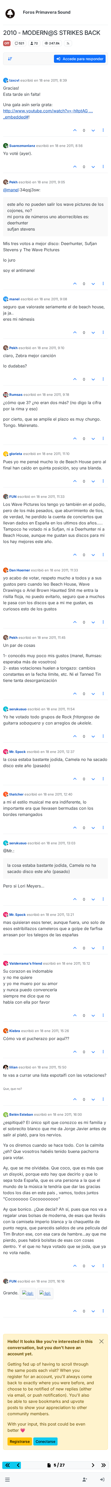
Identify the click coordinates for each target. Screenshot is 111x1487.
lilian (13, 1067)
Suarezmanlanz (22, 146)
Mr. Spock (17, 752)
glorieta (15, 454)
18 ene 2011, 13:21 (60, 914)
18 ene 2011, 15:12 (76, 963)
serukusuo (18, 709)
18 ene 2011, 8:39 (53, 80)
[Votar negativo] (93, 130)
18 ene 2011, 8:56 (69, 146)
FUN (13, 496)
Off (6, 43)
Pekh (13, 182)
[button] (7, 1480)
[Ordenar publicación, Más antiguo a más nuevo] (10, 59)
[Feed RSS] (68, 43)
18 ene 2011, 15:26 (54, 1031)
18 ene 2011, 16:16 (50, 1281)
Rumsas (15, 394)
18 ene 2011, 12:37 (60, 752)
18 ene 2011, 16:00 (67, 1114)
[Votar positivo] (75, 130)
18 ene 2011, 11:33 (50, 496)
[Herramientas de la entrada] (103, 130)
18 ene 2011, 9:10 (50, 348)
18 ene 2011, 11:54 (60, 709)
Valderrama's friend (25, 963)
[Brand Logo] (12, 12)
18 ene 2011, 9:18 (55, 394)
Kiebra (14, 1031)
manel (14, 299)
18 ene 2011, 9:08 (53, 299)
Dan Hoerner (19, 570)
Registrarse (20, 1441)
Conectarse (45, 1441)
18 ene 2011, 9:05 (51, 182)
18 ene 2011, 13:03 (60, 843)
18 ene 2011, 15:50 (51, 1067)
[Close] (101, 1341)
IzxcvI (14, 80)
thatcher (16, 794)
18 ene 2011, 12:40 (57, 794)
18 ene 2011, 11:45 (51, 637)
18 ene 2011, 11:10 (55, 454)
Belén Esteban (21, 1114)
